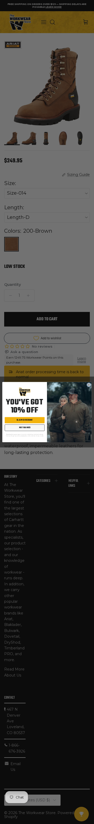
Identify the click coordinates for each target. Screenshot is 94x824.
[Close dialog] (89, 385)
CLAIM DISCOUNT (24, 420)
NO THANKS (24, 427)
